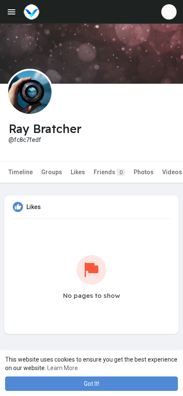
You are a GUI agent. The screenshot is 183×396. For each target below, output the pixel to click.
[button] (169, 12)
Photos (144, 172)
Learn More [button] (62, 368)
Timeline (21, 172)
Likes (78, 172)
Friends (108, 172)
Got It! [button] (91, 383)
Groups (51, 172)
